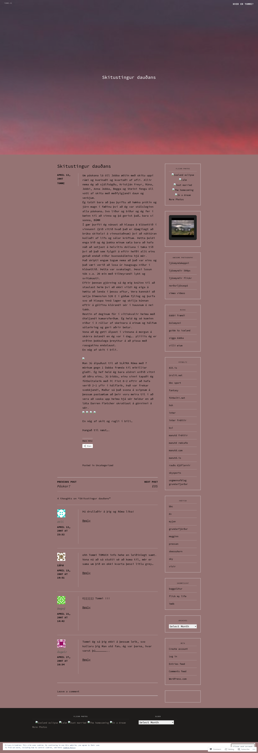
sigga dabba (176, 338)
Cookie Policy (69, 748)
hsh (171, 405)
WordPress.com (177, 678)
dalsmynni (175, 323)
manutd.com (175, 450)
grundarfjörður (178, 529)
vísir (172, 566)
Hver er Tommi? (243, 4)
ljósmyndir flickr (180, 278)
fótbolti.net (177, 397)
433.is (173, 367)
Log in (173, 656)
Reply (86, 520)
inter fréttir (177, 420)
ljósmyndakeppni (179, 263)
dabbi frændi (177, 315)
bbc (171, 506)
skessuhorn (175, 551)
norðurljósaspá (178, 285)
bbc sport (175, 382)
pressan (173, 543)
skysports (175, 472)
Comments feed (177, 671)
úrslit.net (175, 375)
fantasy (173, 390)
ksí (171, 427)
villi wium (175, 345)
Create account (178, 648)
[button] (176, 229)
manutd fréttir (178, 435)
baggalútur (175, 588)
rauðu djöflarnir (179, 465)
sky (171, 558)
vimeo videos (177, 293)
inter (172, 412)
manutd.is (175, 457)
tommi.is (8, 3)
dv (170, 513)
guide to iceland (179, 330)
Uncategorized (104, 465)
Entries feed (177, 663)
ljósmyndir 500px (179, 270)
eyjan (172, 521)
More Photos (176, 199)
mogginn (173, 536)
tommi (61, 183)
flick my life (177, 596)
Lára (60, 565)
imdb (171, 603)
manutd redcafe (178, 442)
